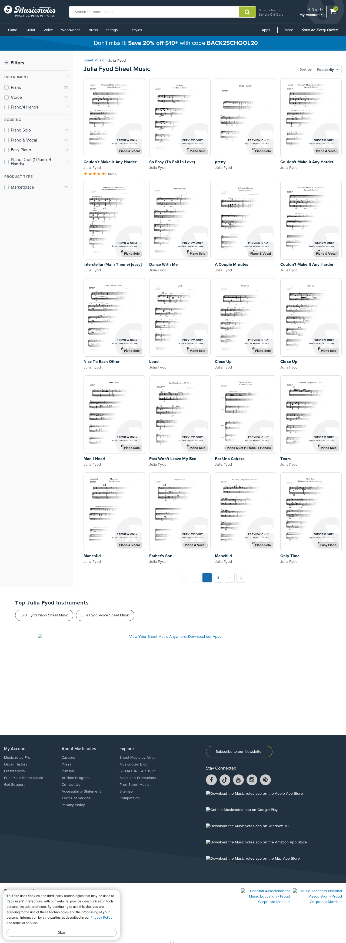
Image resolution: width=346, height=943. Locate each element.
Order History (15, 764)
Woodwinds (71, 30)
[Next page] (230, 578)
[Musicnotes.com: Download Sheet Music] (29, 11)
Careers (68, 758)
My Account (310, 14)
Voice (48, 30)
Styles (137, 30)
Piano (12, 30)
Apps (266, 30)
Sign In (317, 9)
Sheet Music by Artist (137, 758)
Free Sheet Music (134, 785)
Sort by (306, 69)
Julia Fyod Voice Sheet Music (105, 615)
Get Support (14, 785)
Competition (129, 798)
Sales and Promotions (137, 778)
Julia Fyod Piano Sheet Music (44, 615)
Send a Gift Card (271, 14)
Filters (14, 62)
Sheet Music (94, 60)
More (290, 32)
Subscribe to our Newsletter (239, 752)
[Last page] (241, 578)
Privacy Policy (73, 805)
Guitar (30, 30)
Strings (112, 30)
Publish (68, 771)
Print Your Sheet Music (23, 778)
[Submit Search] (247, 11)
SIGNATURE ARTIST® (137, 771)
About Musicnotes (79, 749)
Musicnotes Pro (270, 10)
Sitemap (126, 791)
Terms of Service (76, 798)
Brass (93, 30)
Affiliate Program (75, 778)
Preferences (14, 771)
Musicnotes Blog (133, 764)
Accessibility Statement (81, 791)
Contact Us (71, 785)
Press (66, 764)
